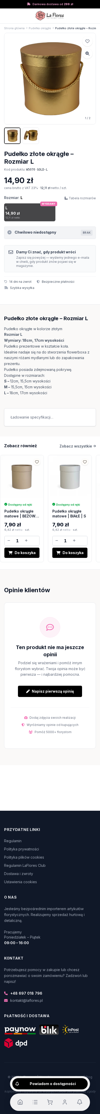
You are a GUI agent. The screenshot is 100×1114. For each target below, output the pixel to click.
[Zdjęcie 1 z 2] (12, 136)
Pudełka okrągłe (40, 28)
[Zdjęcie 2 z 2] (31, 136)
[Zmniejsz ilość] (9, 540)
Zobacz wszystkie (75, 446)
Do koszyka (25, 552)
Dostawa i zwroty (18, 873)
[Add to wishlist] (87, 41)
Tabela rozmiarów (82, 198)
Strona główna (14, 28)
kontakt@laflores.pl (26, 1000)
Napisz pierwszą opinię (53, 691)
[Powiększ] (87, 53)
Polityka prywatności (21, 849)
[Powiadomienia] (80, 1102)
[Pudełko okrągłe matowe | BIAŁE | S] (70, 476)
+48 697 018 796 (26, 993)
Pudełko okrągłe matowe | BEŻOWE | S (20, 516)
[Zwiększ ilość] (26, 540)
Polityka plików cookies (24, 857)
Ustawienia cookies (20, 882)
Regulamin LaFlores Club (25, 865)
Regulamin (13, 841)
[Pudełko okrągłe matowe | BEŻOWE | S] (22, 476)
